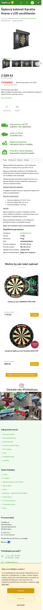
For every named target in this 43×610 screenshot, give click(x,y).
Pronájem (6, 478)
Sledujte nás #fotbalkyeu (22, 389)
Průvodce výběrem (9, 501)
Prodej (5, 474)
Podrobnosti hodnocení (28, 18)
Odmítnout (20, 598)
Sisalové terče (25, 233)
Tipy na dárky (7, 486)
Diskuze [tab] (19, 160)
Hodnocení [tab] (12, 160)
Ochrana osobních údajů (11, 445)
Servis (5, 489)
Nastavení (21, 605)
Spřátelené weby (8, 457)
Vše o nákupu (7, 449)
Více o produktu (6, 98)
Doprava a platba (8, 434)
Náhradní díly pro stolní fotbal (13, 482)
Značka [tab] (26, 160)
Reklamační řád (8, 442)
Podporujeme (7, 497)
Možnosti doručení (10, 85)
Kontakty (6, 460)
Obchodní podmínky (9, 438)
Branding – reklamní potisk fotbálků (15, 493)
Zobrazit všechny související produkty (21, 375)
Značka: (17, 21)
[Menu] (38, 3)
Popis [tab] (5, 160)
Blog (4, 508)
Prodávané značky (9, 504)
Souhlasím (20, 591)
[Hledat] (21, 3)
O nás (4, 453)
